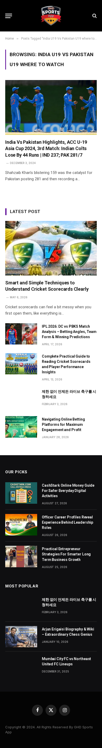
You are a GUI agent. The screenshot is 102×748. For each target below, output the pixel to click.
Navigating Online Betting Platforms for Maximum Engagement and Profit (63, 424)
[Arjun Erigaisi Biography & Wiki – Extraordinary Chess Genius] (21, 636)
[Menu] (8, 16)
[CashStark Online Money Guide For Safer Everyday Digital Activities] (21, 492)
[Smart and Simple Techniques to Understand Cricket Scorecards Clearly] (51, 248)
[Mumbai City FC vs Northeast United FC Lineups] (21, 666)
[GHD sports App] (51, 15)
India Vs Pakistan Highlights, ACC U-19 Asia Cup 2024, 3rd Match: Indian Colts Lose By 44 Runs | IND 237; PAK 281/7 (46, 148)
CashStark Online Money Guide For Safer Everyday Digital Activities (68, 490)
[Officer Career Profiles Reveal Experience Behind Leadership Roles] (21, 524)
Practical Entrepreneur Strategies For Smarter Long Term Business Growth (66, 554)
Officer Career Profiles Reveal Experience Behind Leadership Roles (67, 522)
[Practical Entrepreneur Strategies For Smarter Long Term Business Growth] (21, 556)
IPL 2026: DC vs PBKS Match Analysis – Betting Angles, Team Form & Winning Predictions (69, 331)
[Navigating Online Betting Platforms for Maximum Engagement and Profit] (21, 426)
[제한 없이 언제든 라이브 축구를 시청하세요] (21, 399)
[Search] (94, 16)
